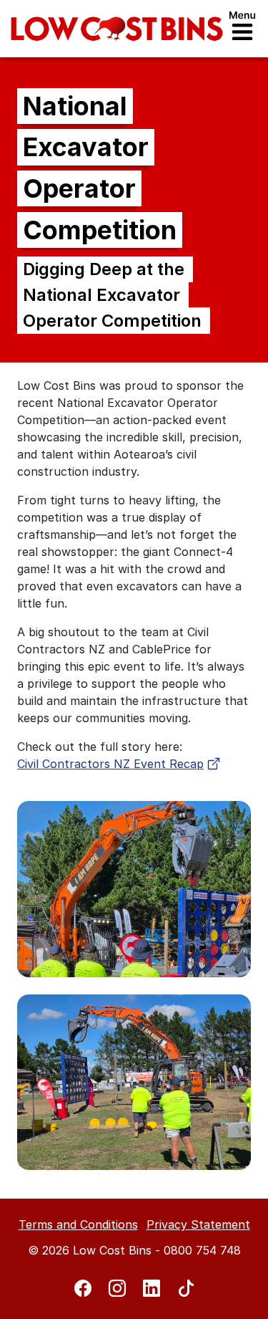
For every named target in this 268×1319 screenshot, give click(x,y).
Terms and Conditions (78, 1224)
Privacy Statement (198, 1224)
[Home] (117, 28)
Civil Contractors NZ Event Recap (110, 764)
